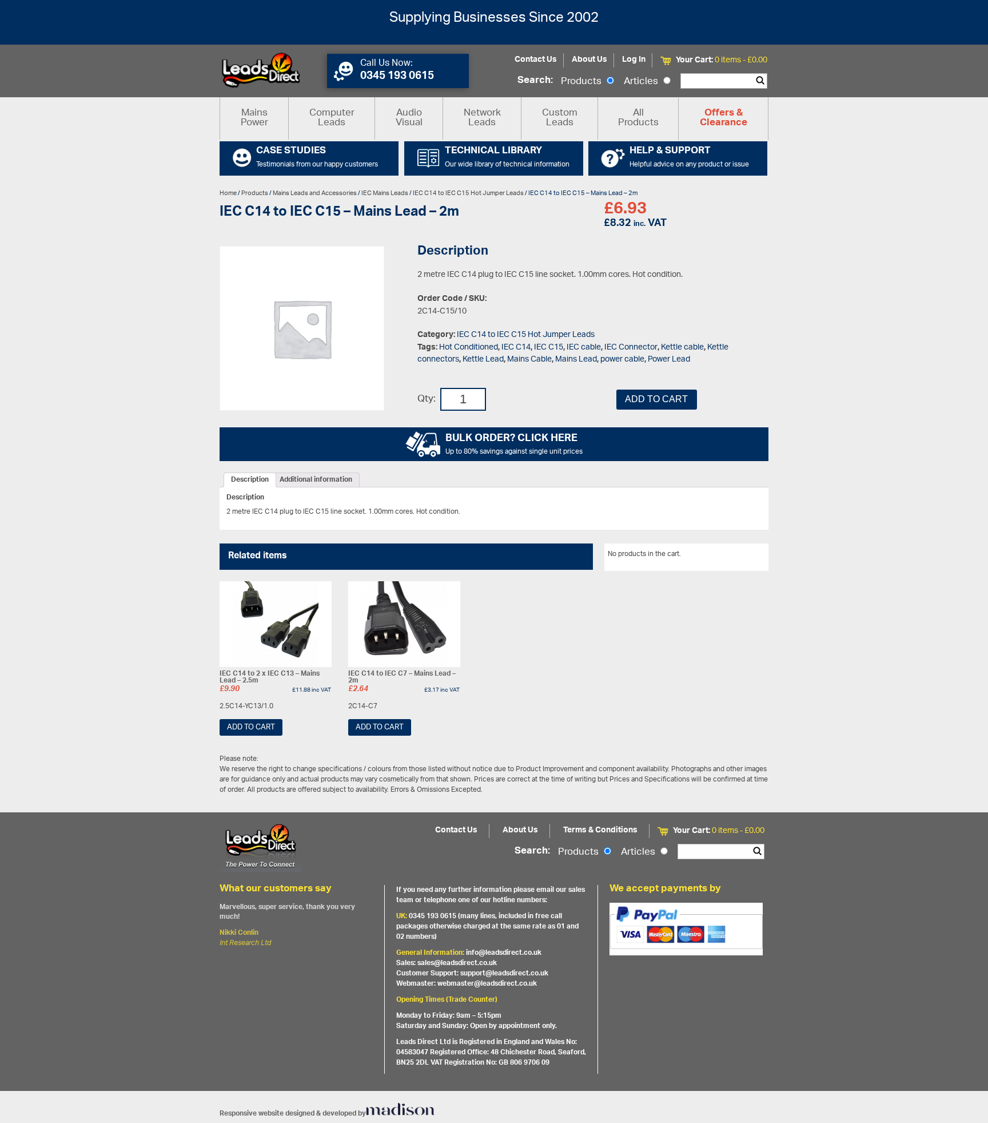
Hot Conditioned (468, 347)
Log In (634, 60)
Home (228, 193)
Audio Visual (409, 118)
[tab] (250, 480)
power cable (622, 359)
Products (582, 82)
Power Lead (669, 359)
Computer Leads (331, 118)
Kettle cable (682, 347)
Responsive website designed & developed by (293, 1113)
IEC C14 (516, 347)
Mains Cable (529, 359)
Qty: (426, 399)
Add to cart (656, 399)
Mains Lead (576, 359)
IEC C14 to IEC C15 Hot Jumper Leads (468, 193)
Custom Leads (559, 118)
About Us (589, 60)
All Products (638, 118)
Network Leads (482, 118)
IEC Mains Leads (384, 193)
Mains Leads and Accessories (315, 193)
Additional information (316, 480)
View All (747, 556)
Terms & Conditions (600, 830)
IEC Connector (631, 347)
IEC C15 (548, 347)
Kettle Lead (483, 359)
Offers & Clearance (723, 118)
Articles (642, 82)
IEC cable (584, 347)
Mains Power (254, 118)
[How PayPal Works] (686, 929)
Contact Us (536, 60)
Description (250, 480)
